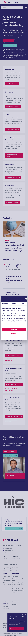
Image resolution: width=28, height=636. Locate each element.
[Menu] (26, 7)
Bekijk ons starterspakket (12, 177)
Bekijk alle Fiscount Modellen (13, 355)
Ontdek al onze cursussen (12, 106)
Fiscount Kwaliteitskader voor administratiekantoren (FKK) (18, 590)
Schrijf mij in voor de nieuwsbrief (14, 528)
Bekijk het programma (15, 628)
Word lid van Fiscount (11, 83)
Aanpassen (13, 333)
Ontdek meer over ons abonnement (11, 155)
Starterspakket (15, 607)
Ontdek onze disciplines (12, 202)
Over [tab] (23, 303)
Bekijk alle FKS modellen (12, 384)
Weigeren (13, 337)
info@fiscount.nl (9, 550)
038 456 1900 (8, 548)
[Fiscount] (10, 3)
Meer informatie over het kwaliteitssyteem (11, 389)
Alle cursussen (6, 576)
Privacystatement (18, 633)
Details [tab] (14, 303)
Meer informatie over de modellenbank (11, 359)
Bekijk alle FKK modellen (12, 416)
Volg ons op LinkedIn (10, 553)
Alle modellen (15, 576)
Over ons (5, 621)
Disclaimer (6, 635)
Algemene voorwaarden (8, 633)
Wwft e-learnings (7, 584)
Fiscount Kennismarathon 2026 (7, 580)
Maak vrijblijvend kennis (10, 455)
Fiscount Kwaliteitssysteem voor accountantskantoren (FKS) (18, 584)
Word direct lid (7, 41)
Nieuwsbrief (6, 608)
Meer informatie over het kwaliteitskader (11, 420)
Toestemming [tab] (5, 303)
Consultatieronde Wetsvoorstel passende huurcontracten (13, 294)
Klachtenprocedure (13, 635)
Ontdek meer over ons (9, 45)
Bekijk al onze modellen (12, 129)
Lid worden (14, 604)
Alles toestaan (13, 329)
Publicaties (5, 606)
